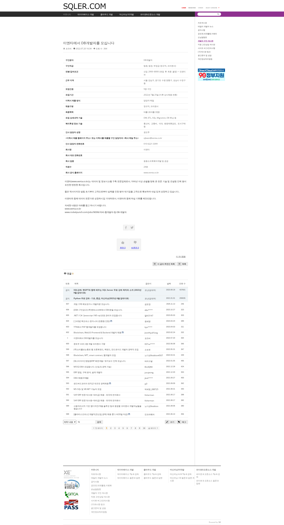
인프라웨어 (149, 414)
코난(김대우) (150, 290)
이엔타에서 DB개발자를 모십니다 (88, 43)
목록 (184, 264)
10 (144, 428)
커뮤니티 (95, 470)
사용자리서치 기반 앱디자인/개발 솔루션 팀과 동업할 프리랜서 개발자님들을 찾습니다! (107, 407)
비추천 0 (135, 247)
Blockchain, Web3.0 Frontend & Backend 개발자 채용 (97, 332)
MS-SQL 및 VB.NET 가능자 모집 (87, 389)
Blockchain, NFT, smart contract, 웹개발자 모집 (95, 355)
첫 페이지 (99, 428)
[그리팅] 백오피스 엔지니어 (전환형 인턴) (92, 321)
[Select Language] (212, 8)
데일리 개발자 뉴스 (205, 26)
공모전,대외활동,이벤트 (207, 34)
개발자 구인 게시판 (205, 41)
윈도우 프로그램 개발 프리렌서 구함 (89, 343)
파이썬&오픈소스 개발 (206, 470)
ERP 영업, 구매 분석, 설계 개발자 (88, 372)
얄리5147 (149, 315)
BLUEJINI (149, 367)
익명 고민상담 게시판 (206, 45)
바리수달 (149, 361)
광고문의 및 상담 (205, 55)
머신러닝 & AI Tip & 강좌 (180, 474)
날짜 (169, 283)
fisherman (149, 395)
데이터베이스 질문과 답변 (128, 478)
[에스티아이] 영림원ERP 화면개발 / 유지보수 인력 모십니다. (100, 361)
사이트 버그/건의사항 (206, 48)
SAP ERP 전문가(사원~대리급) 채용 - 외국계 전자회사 (97, 394)
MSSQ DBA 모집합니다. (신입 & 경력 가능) (92, 366)
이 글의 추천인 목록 (166, 264)
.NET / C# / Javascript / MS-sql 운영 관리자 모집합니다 (98, 315)
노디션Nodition (151, 406)
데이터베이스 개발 (125, 470)
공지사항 (201, 30)
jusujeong (149, 372)
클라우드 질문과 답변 (153, 478)
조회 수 (182, 283)
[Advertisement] (123, 29)
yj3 (146, 383)
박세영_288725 (151, 389)
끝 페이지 (152, 428)
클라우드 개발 (150, 470)
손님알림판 (202, 37)
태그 (184, 422)
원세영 (148, 321)
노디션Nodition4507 (154, 355)
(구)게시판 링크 (204, 52)
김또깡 (148, 304)
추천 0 (123, 247)
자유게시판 (202, 23)
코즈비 (68, 48)
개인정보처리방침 (205, 59)
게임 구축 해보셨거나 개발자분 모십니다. (92, 304)
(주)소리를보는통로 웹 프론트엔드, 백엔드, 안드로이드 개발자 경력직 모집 (106, 349)
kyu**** (148, 327)
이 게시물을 (181, 256)
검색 (99, 422)
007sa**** (150, 344)
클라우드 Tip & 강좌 (152, 474)
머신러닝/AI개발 (177, 470)
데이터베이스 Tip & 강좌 (128, 474)
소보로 (148, 349)
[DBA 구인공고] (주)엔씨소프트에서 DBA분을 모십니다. (98, 309)
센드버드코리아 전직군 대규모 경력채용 (91, 383)
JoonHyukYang (151, 332)
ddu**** (149, 310)
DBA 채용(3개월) (81, 378)
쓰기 (172, 422)
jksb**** (149, 378)
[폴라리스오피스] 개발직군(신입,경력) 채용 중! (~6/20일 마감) (101, 414)
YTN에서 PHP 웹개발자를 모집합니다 (90, 327)
